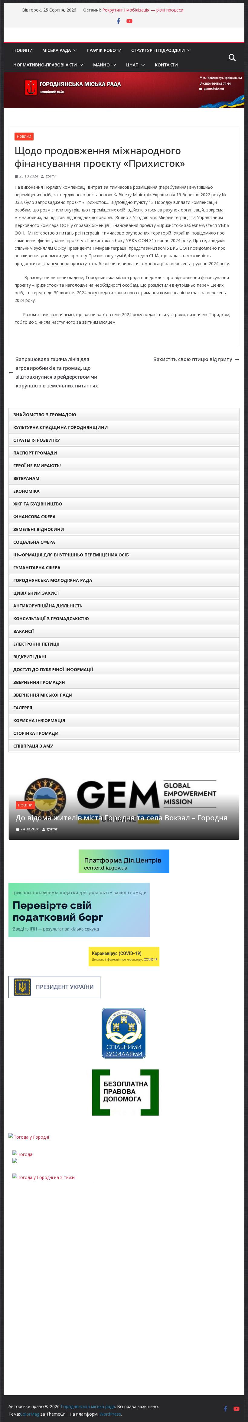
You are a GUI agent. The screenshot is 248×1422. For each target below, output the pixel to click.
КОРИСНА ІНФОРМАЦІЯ (39, 720)
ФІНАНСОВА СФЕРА (34, 516)
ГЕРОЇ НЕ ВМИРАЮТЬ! (37, 465)
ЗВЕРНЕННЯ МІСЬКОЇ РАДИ (43, 695)
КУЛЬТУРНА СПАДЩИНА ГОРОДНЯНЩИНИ (60, 427)
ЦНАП (132, 65)
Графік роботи (104, 50)
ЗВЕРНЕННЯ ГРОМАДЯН (39, 682)
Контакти (166, 65)
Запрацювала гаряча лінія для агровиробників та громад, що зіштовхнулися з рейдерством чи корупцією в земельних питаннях (57, 372)
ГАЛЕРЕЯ (22, 708)
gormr (50, 176)
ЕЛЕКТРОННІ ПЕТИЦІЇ (36, 644)
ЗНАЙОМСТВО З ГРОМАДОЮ (44, 414)
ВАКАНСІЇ (23, 631)
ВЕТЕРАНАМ (26, 478)
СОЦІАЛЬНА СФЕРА (34, 542)
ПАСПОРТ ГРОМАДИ (35, 453)
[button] (74, 50)
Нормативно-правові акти (45, 65)
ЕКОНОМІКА (26, 491)
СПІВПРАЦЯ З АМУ (33, 746)
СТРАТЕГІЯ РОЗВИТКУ (36, 440)
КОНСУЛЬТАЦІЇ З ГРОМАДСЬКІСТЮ (51, 618)
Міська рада (56, 50)
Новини (23, 50)
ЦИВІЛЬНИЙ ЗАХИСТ (36, 593)
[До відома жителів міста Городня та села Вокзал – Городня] (123, 766)
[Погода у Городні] (28, 1137)
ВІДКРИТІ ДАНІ (29, 657)
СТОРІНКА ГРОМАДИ (36, 733)
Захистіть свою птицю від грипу (193, 359)
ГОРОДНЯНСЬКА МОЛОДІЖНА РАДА (52, 580)
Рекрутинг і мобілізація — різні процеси (142, 10)
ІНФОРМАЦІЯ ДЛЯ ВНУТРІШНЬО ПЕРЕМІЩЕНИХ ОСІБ (71, 555)
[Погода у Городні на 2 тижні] (43, 1177)
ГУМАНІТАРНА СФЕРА (36, 567)
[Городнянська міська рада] (124, 76)
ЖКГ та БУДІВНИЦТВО (37, 504)
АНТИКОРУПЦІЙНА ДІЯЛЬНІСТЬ (47, 606)
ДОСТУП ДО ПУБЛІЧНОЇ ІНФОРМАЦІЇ (53, 669)
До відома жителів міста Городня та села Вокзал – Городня (122, 817)
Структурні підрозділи (158, 50)
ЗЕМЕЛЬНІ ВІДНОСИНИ (38, 529)
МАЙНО (101, 65)
